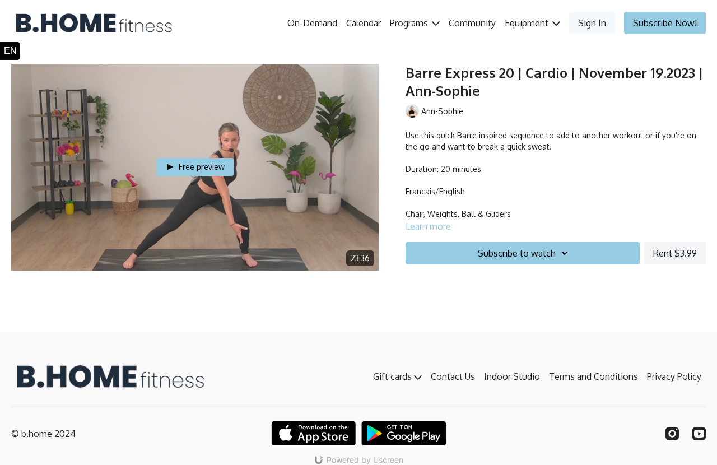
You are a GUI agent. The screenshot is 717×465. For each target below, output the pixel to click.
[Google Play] (404, 433)
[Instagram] (672, 433)
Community (472, 23)
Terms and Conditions (593, 376)
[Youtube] (699, 433)
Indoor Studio (512, 376)
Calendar (363, 23)
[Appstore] (313, 433)
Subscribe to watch (517, 253)
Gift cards (393, 376)
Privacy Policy (674, 376)
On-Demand (312, 23)
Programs (410, 23)
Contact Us (453, 376)
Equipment (528, 23)
